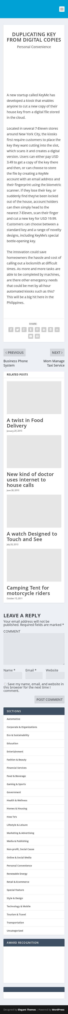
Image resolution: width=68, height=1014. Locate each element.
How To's (12, 816)
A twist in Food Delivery (25, 423)
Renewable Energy (17, 873)
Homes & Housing (17, 808)
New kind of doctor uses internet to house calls (30, 479)
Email (30, 670)
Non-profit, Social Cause (20, 849)
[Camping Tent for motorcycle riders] (34, 565)
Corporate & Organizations (22, 727)
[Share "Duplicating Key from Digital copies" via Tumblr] (30, 329)
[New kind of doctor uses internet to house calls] (34, 451)
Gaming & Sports (16, 784)
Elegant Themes (27, 1009)
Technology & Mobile (19, 906)
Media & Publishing (18, 841)
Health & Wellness (17, 800)
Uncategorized (15, 930)
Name (9, 670)
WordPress (58, 1009)
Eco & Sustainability (18, 735)
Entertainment (15, 751)
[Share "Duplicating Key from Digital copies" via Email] (30, 336)
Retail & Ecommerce (18, 881)
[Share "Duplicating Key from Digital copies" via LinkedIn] (44, 329)
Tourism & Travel (16, 914)
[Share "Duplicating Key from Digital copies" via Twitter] (17, 329)
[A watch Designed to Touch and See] (34, 511)
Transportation (15, 922)
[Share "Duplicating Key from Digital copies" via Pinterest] (37, 329)
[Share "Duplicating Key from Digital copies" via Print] (37, 336)
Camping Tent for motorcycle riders (28, 590)
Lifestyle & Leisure (17, 824)
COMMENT (11, 631)
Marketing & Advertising (20, 833)
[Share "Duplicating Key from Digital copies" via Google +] (24, 329)
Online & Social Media (19, 857)
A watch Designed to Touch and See (32, 536)
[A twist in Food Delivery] (34, 397)
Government (14, 792)
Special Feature (15, 889)
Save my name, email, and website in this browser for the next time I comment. (33, 687)
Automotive (13, 718)
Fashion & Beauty (16, 759)
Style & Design (15, 898)
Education (12, 743)
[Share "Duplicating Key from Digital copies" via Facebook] (11, 329)
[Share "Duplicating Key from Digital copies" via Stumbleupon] (57, 329)
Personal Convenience (34, 47)
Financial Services (17, 767)
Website (52, 670)
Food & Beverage (16, 776)
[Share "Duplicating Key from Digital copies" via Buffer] (50, 329)
